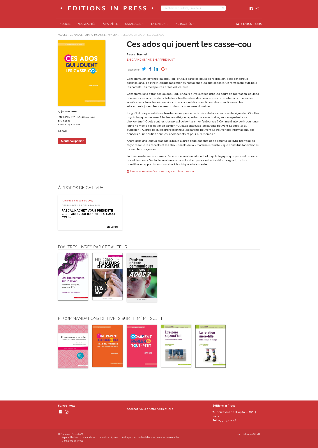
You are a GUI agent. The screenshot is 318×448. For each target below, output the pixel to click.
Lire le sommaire (162, 171)
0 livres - (251, 23)
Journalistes (89, 437)
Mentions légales (109, 437)
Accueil (65, 23)
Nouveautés (87, 23)
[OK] (223, 8)
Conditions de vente (72, 441)
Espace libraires (70, 437)
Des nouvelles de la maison (81, 205)
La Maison (158, 23)
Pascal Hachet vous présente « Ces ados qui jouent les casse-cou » (89, 214)
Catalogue (133, 23)
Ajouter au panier (72, 141)
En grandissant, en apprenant (102, 35)
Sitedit (256, 434)
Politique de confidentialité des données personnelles (150, 437)
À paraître (110, 23)
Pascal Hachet (137, 54)
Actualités (184, 23)
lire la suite (113, 227)
